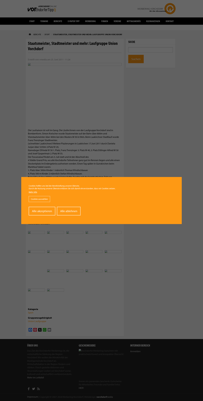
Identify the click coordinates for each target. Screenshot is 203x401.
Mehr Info (33, 192)
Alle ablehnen (68, 211)
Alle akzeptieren (42, 211)
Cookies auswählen (39, 199)
